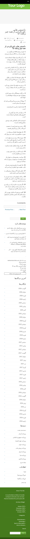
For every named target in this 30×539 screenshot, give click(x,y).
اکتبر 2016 (23, 389)
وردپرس (23, 482)
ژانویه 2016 (22, 421)
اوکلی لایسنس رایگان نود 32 (19, 266)
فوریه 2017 (23, 374)
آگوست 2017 (22, 353)
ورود (24, 471)
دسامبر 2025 (22, 303)
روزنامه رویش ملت (21, 448)
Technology (22, 521)
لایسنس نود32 (22, 262)
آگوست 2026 (22, 288)
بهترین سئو (23, 269)
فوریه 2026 (23, 295)
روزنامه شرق (22, 451)
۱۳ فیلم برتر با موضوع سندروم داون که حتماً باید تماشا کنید (16, 238)
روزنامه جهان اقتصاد (20, 441)
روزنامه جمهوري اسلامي (19, 437)
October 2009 (21, 512)
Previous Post (10, 209)
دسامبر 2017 (22, 342)
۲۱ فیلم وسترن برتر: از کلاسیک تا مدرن (16, 233)
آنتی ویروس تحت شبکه (15, 273)
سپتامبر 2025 (22, 313)
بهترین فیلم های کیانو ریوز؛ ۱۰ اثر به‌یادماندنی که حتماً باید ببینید (17, 250)
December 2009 (20, 508)
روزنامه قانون (22, 459)
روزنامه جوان (22, 444)
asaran (22, 38)
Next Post (22, 209)
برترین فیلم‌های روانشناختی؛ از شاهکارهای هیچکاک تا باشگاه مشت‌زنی (18, 244)
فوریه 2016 (23, 417)
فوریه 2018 (23, 335)
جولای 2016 (22, 399)
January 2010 (21, 506)
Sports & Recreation (19, 523)
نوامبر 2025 (22, 306)
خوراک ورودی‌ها (21, 475)
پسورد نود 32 (22, 264)
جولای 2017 (22, 356)
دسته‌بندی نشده (20, 40)
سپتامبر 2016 (22, 392)
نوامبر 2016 (22, 385)
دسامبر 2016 (22, 381)
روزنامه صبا (23, 455)
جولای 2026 (22, 292)
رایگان (24, 271)
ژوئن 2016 (23, 403)
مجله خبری (23, 462)
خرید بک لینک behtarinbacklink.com (17, 260)
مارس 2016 (22, 414)
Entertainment (21, 519)
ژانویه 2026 (22, 299)
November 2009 (20, 510)
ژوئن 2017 (23, 360)
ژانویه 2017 (22, 378)
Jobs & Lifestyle (20, 525)
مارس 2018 (22, 331)
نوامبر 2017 (22, 346)
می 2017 (23, 364)
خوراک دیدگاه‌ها (22, 478)
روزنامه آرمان (22, 434)
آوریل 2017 (23, 367)
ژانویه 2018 (22, 338)
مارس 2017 (22, 371)
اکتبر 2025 (23, 310)
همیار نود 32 (23, 268)
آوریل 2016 (23, 410)
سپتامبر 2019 (22, 324)
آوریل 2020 (23, 321)
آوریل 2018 (23, 328)
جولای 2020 (22, 317)
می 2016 (23, 407)
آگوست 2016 (22, 396)
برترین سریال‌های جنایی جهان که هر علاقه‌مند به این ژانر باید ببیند (16, 229)
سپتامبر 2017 (22, 349)
